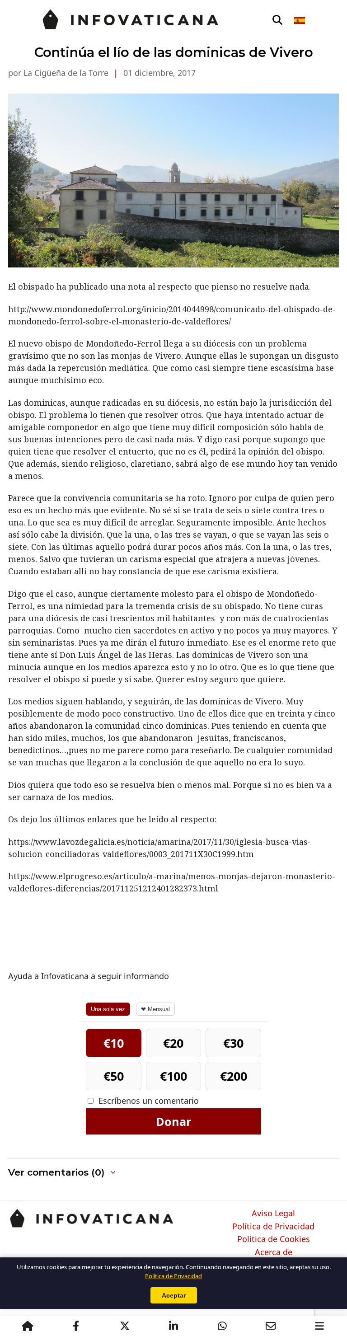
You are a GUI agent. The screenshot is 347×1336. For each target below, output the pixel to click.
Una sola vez (108, 1009)
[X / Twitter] (124, 1326)
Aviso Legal (273, 1213)
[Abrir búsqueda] (277, 20)
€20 (173, 1043)
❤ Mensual (155, 1009)
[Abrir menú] (319, 1326)
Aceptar (174, 1295)
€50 (113, 1076)
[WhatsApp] (222, 1326)
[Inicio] (27, 1326)
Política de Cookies (273, 1239)
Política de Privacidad (273, 1226)
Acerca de (273, 1252)
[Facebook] (76, 1326)
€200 (233, 1076)
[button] (62, 1172)
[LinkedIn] (173, 1326)
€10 (113, 1043)
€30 (233, 1043)
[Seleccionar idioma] (300, 20)
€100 (173, 1076)
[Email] (270, 1326)
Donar (173, 1121)
